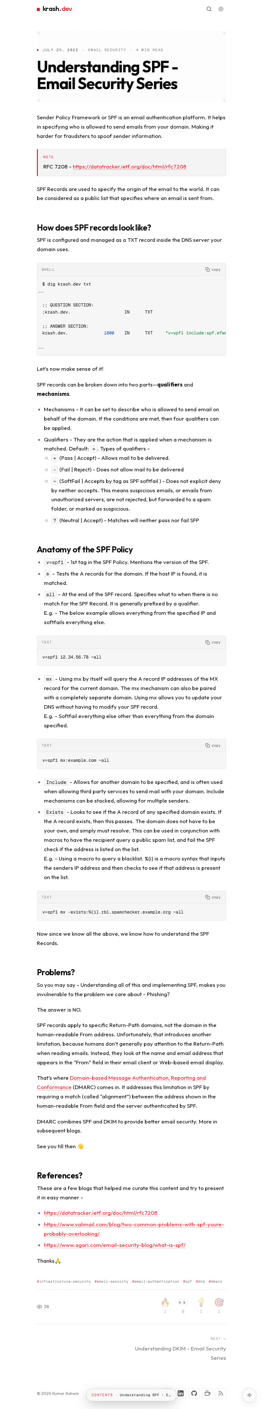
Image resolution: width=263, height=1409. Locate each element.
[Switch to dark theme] (221, 9)
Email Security (107, 50)
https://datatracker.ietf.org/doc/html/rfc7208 (129, 166)
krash (57, 9)
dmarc (216, 1281)
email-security (112, 1281)
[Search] (209, 9)
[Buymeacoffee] (207, 1393)
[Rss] (221, 1393)
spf (188, 1281)
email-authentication (156, 1281)
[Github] (194, 1393)
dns (201, 1281)
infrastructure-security (65, 1281)
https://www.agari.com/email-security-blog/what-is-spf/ (115, 1244)
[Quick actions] (249, 1395)
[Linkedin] (180, 1393)
